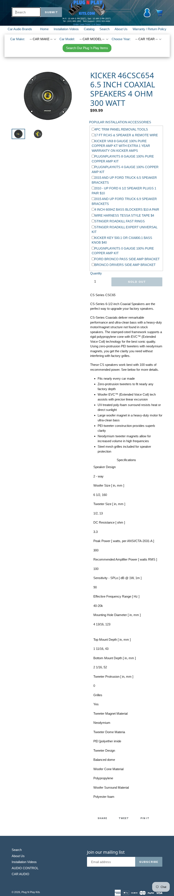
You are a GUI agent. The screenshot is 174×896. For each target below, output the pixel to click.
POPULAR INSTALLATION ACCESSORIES (120, 122)
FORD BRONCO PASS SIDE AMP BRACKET (127, 259)
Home (44, 29)
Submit (51, 12)
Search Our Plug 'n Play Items (87, 48)
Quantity (96, 273)
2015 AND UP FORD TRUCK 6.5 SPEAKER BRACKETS (124, 180)
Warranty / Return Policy (149, 29)
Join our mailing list (106, 852)
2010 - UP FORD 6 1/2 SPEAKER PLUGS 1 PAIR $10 (124, 190)
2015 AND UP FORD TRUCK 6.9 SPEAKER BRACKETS (124, 201)
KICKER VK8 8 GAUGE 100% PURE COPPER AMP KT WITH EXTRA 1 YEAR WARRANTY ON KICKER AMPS (121, 145)
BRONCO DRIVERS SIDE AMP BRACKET (125, 265)
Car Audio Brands (22, 29)
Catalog (89, 29)
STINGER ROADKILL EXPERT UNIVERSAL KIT (124, 229)
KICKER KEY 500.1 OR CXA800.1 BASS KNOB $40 (122, 240)
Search (104, 29)
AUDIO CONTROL (25, 868)
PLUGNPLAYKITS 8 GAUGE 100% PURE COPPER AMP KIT (123, 159)
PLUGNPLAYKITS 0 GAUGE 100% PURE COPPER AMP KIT (123, 251)
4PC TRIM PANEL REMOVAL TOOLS (121, 129)
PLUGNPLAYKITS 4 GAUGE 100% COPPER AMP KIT (125, 169)
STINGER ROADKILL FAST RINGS (119, 221)
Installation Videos (66, 29)
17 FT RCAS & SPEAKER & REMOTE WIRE (126, 135)
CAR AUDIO (20, 874)
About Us (121, 29)
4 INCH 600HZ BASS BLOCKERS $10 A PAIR (126, 209)
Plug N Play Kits (30, 892)
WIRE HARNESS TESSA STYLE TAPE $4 (124, 215)
